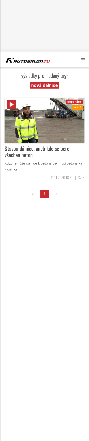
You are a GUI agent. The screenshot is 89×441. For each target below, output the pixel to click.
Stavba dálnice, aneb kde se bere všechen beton (37, 151)
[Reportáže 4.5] (44, 120)
